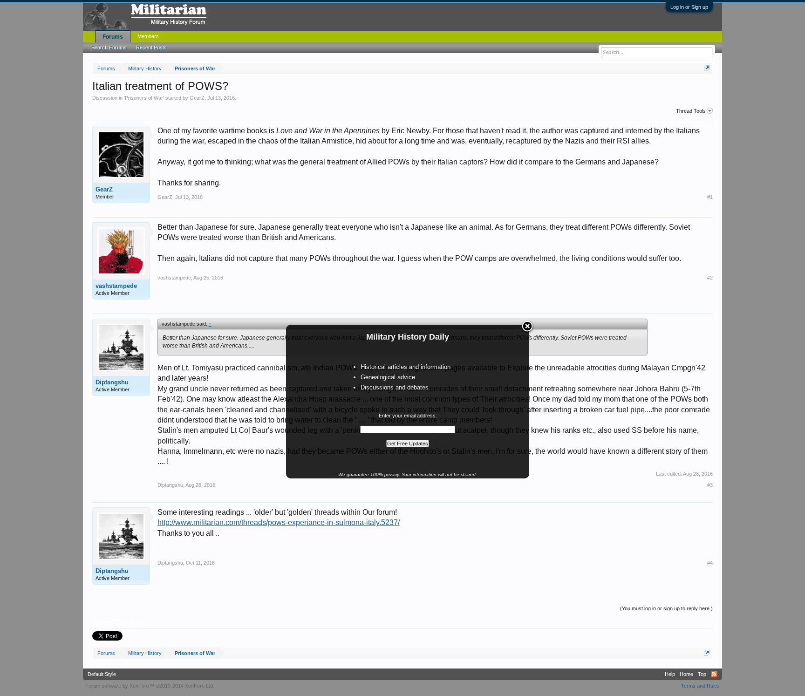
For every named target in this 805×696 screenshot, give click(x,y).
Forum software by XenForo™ (149, 686)
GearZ (197, 98)
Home (686, 674)
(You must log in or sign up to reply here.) (666, 608)
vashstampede (116, 285)
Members (148, 36)
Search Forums (109, 47)
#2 (710, 277)
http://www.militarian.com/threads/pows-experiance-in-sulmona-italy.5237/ (278, 522)
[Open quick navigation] (707, 68)
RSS (714, 674)
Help (670, 674)
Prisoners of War (144, 98)
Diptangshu (112, 382)
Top (702, 674)
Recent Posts (151, 47)
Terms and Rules (700, 686)
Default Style (102, 674)
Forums (112, 37)
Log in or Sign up (689, 7)
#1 (710, 197)
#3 (710, 485)
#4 (710, 563)
